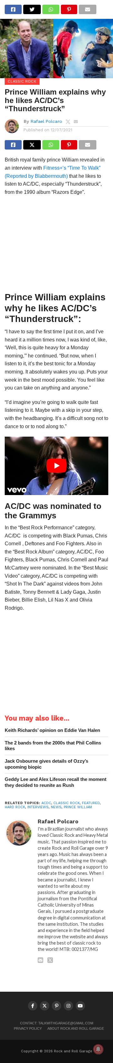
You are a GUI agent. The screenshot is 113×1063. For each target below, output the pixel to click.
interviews (38, 807)
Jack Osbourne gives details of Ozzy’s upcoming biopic (46, 764)
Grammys (37, 515)
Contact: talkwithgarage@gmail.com (56, 1023)
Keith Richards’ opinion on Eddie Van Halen (52, 730)
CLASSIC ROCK (66, 803)
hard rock (15, 807)
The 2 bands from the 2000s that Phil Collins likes (53, 745)
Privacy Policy (28, 1028)
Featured (91, 803)
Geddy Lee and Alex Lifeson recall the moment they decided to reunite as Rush (55, 782)
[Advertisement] (56, 245)
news (56, 807)
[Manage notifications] (98, 1049)
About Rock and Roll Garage (75, 1028)
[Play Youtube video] (56, 466)
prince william (78, 807)
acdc (46, 803)
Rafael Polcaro (46, 121)
